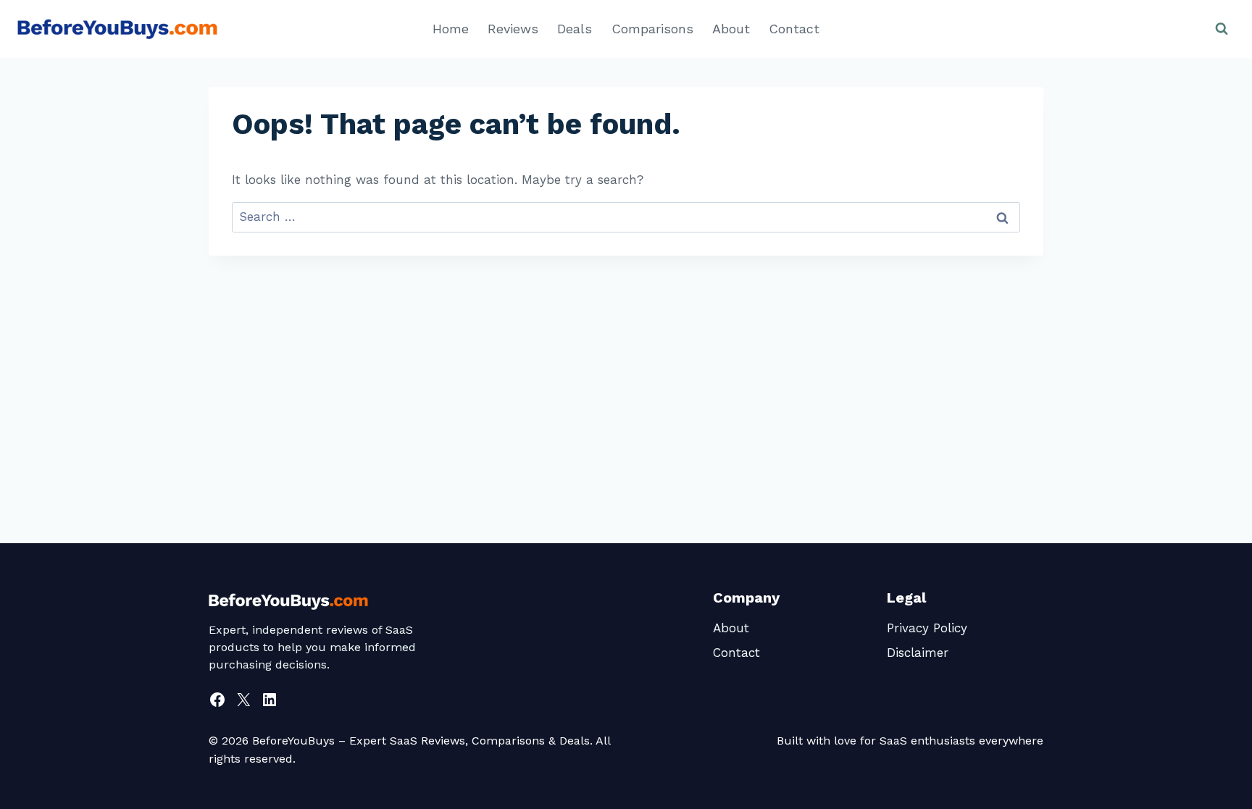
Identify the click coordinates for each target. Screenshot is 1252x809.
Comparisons (652, 28)
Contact (794, 28)
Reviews (513, 28)
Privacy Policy (927, 628)
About (731, 28)
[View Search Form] (1222, 29)
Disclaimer (917, 652)
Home (451, 28)
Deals (574, 28)
